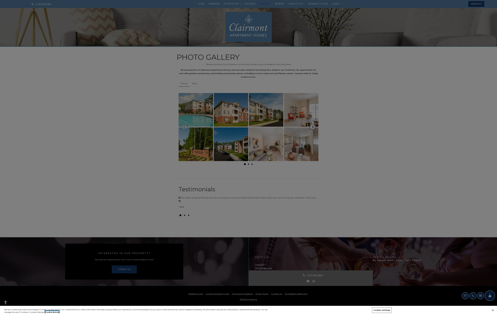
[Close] (493, 310)
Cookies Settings (382, 310)
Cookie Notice (52, 312)
